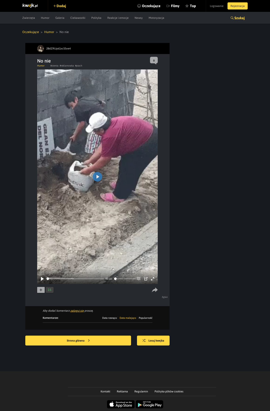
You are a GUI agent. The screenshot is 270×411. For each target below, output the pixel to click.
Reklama (122, 391)
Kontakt (105, 391)
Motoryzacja (156, 17)
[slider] (75, 279)
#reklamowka (67, 65)
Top (193, 6)
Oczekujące (151, 6)
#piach (78, 65)
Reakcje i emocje (118, 17)
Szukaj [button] (239, 18)
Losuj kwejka (156, 340)
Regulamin (141, 391)
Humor (45, 17)
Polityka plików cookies (169, 391)
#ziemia (54, 65)
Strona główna (76, 340)
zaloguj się (77, 310)
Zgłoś (165, 297)
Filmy (175, 6)
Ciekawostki (77, 17)
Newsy (139, 17)
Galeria (59, 17)
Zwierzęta (28, 17)
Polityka (96, 17)
